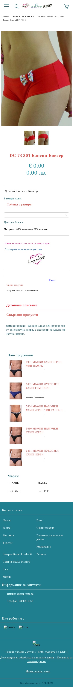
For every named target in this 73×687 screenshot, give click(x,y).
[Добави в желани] (63, 241)
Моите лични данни (38, 671)
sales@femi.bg (25, 593)
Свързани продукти (22, 315)
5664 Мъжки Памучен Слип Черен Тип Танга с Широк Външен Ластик (44, 408)
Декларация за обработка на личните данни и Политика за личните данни (36, 659)
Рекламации (43, 546)
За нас (6, 527)
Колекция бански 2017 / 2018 (51, 16)
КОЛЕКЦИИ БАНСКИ (23, 16)
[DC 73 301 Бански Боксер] (36, 125)
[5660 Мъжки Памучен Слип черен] (15, 435)
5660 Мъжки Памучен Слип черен (42, 430)
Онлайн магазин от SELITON (36, 683)
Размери (41, 554)
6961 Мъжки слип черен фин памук (44, 364)
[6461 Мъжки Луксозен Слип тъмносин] (15, 391)
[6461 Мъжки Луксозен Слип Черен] (15, 457)
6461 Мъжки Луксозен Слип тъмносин (42, 386)
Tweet (52, 280)
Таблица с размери (19, 204)
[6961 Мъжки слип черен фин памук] (15, 368)
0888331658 (26, 601)
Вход (39, 520)
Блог (5, 569)
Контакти (8, 535)
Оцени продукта (15, 285)
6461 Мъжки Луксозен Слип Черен (42, 452)
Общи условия (45, 527)
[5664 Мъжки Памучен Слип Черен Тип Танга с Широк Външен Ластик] (15, 413)
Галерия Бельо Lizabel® (17, 554)
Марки (7, 576)
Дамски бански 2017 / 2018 (15, 20)
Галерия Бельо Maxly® (17, 561)
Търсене (8, 543)
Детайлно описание (21, 305)
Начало (6, 16)
